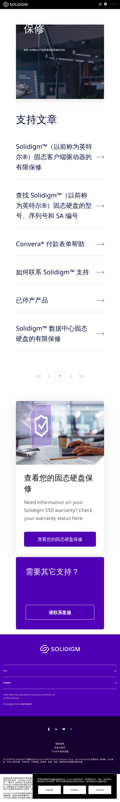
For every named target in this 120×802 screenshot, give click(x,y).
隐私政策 (60, 743)
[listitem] (49, 729)
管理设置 (100, 790)
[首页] (15, 4)
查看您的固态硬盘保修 (60, 539)
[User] (105, 5)
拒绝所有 (74, 790)
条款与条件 (60, 747)
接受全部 (49, 790)
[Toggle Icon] (113, 4)
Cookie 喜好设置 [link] (60, 751)
